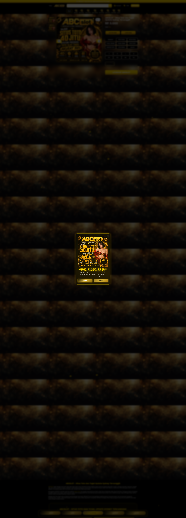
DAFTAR (101, 280)
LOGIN (85, 280)
